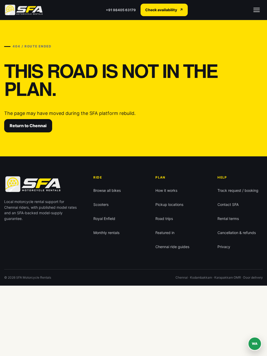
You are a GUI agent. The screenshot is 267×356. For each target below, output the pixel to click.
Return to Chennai (28, 125)
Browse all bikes (107, 190)
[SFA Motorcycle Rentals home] (23, 10)
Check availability (164, 10)
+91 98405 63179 (121, 10)
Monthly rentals (106, 232)
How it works (166, 190)
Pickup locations (169, 204)
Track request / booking (237, 190)
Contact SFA (228, 204)
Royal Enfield (104, 218)
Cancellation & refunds (236, 232)
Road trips (164, 218)
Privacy (223, 246)
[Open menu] (256, 10)
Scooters (100, 204)
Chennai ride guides (172, 246)
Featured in (164, 232)
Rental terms (228, 218)
